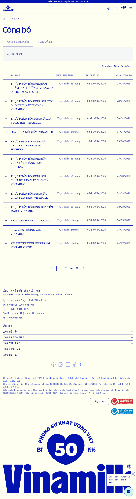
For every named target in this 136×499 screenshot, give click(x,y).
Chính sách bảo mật (78, 378)
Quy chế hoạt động (102, 378)
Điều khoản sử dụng (53, 378)
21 (77, 268)
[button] (71, 268)
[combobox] (123, 66)
